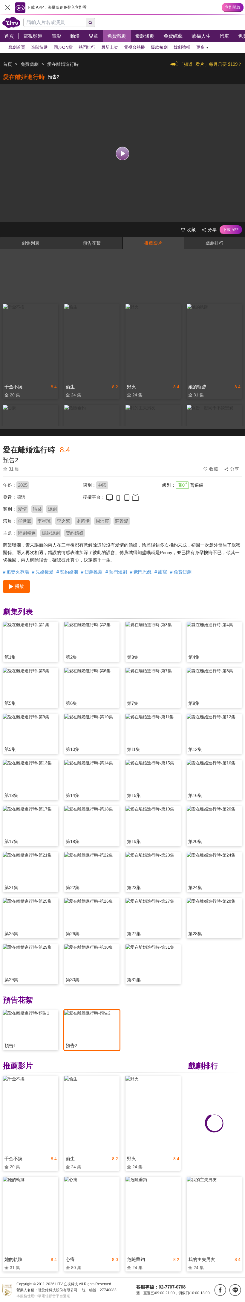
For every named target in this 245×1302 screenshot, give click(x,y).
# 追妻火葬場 (16, 571)
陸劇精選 (27, 533)
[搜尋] (90, 22)
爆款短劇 (51, 533)
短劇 (52, 509)
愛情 (22, 509)
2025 (22, 485)
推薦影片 (153, 243)
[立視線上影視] (11, 22)
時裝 (37, 509)
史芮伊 (83, 521)
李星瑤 (44, 521)
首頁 (7, 64)
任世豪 (24, 521)
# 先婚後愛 (42, 571)
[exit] (7, 7)
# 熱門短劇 (116, 571)
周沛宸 (102, 521)
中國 (102, 485)
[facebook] (220, 1290)
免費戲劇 (30, 64)
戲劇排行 (214, 243)
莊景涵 (121, 521)
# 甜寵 (160, 571)
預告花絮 (92, 243)
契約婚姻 (75, 533)
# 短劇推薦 (91, 571)
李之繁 (63, 521)
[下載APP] (231, 229)
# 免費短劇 (181, 571)
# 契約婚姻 (67, 571)
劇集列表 (30, 243)
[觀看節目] (122, 153)
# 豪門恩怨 (140, 571)
